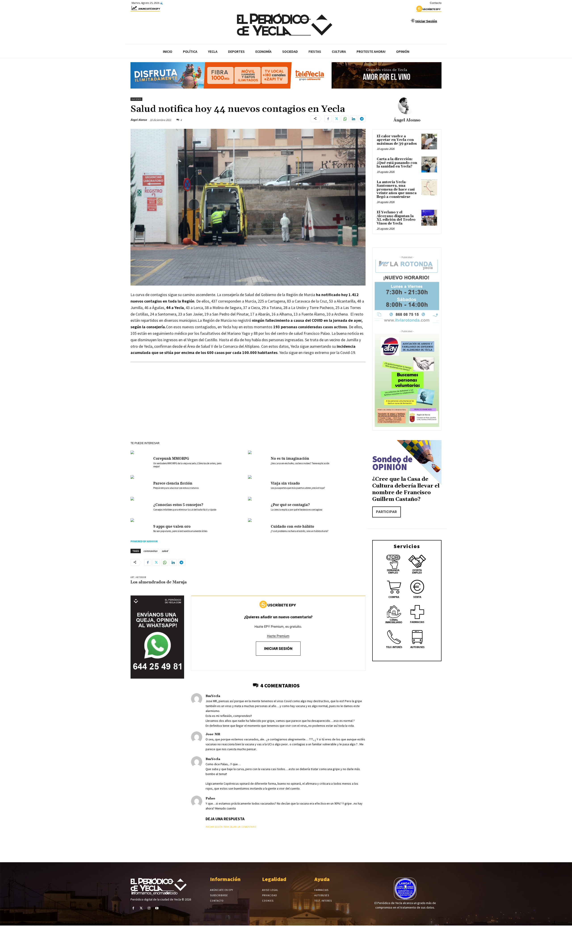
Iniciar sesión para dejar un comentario (231, 826)
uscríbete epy (431, 9)
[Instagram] (149, 908)
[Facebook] (328, 118)
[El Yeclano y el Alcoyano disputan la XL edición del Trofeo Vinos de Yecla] (429, 217)
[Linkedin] (353, 118)
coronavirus (150, 551)
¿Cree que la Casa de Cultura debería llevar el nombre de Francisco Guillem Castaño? (406, 489)
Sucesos (136, 99)
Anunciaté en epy (149, 8)
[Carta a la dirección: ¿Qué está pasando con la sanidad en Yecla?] (429, 164)
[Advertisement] (248, 407)
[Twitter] (336, 118)
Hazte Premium (278, 636)
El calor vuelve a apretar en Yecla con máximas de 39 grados (397, 140)
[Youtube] (157, 908)
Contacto (436, 2)
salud (165, 551)
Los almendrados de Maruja (158, 582)
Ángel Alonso (138, 120)
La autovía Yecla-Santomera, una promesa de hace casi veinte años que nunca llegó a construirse (396, 189)
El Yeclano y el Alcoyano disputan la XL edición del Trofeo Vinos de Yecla (396, 218)
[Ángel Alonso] (407, 105)
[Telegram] (362, 118)
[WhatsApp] (345, 118)
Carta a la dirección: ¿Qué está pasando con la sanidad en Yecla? (397, 163)
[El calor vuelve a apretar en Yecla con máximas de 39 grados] (429, 141)
